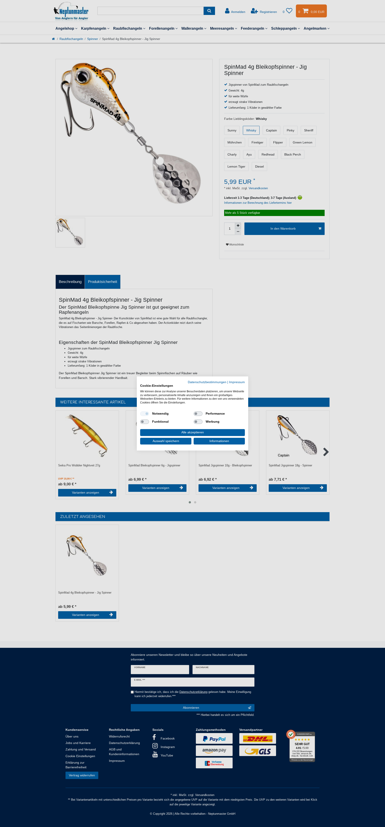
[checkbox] (144, 413)
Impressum (237, 382)
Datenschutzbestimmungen (207, 382)
